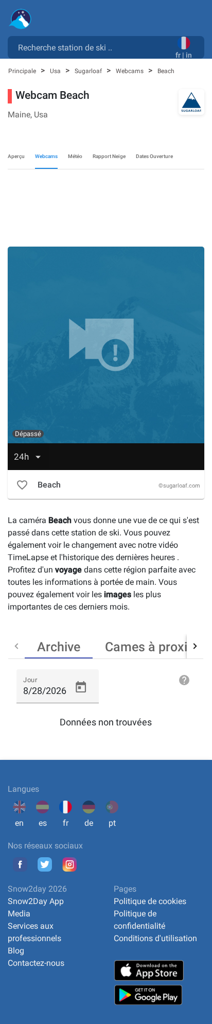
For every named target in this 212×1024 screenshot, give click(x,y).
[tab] (59, 646)
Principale (23, 71)
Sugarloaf (89, 71)
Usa (56, 71)
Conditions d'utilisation (155, 938)
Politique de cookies (150, 901)
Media (19, 913)
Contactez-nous (36, 963)
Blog (16, 951)
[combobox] (93, 47)
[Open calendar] (80, 687)
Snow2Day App (36, 901)
